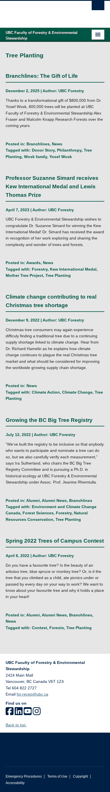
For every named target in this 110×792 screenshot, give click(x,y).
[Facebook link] (10, 713)
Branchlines (38, 144)
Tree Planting (58, 275)
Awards (33, 262)
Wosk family (35, 156)
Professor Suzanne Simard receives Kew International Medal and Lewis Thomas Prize (52, 186)
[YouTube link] (28, 713)
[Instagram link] (37, 713)
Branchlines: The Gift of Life (42, 76)
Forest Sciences (38, 513)
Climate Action (46, 392)
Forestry (40, 269)
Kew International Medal (73, 269)
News (57, 144)
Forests (56, 627)
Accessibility (15, 783)
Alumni (33, 500)
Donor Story (43, 150)
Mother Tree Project (24, 275)
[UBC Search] (98, 7)
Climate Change (77, 392)
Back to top (16, 725)
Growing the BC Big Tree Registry (49, 420)
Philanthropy (69, 150)
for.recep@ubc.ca (32, 694)
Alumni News (54, 500)
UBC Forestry (71, 91)
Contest (39, 627)
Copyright (80, 776)
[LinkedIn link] (19, 713)
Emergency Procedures (24, 776)
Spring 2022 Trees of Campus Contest (55, 541)
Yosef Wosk (60, 156)
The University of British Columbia (40, 11)
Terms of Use (57, 776)
